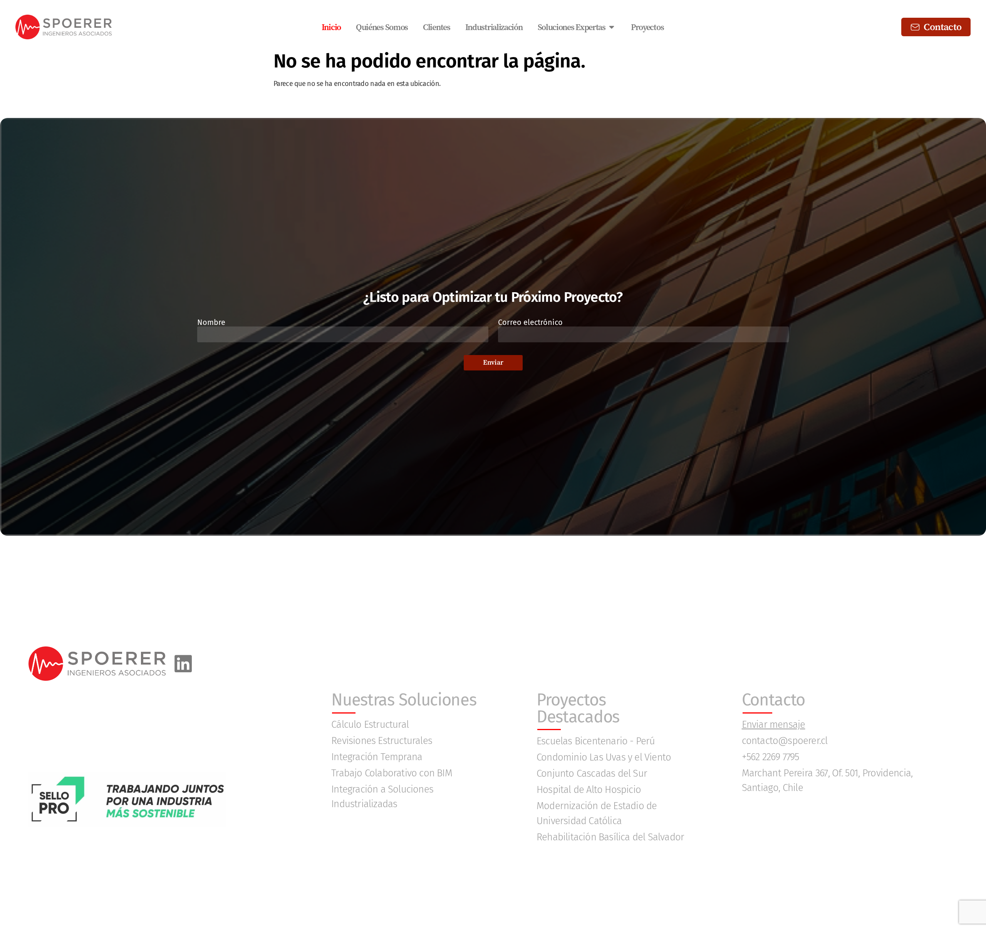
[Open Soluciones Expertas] (611, 27)
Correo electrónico (530, 322)
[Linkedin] (183, 663)
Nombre (211, 322)
